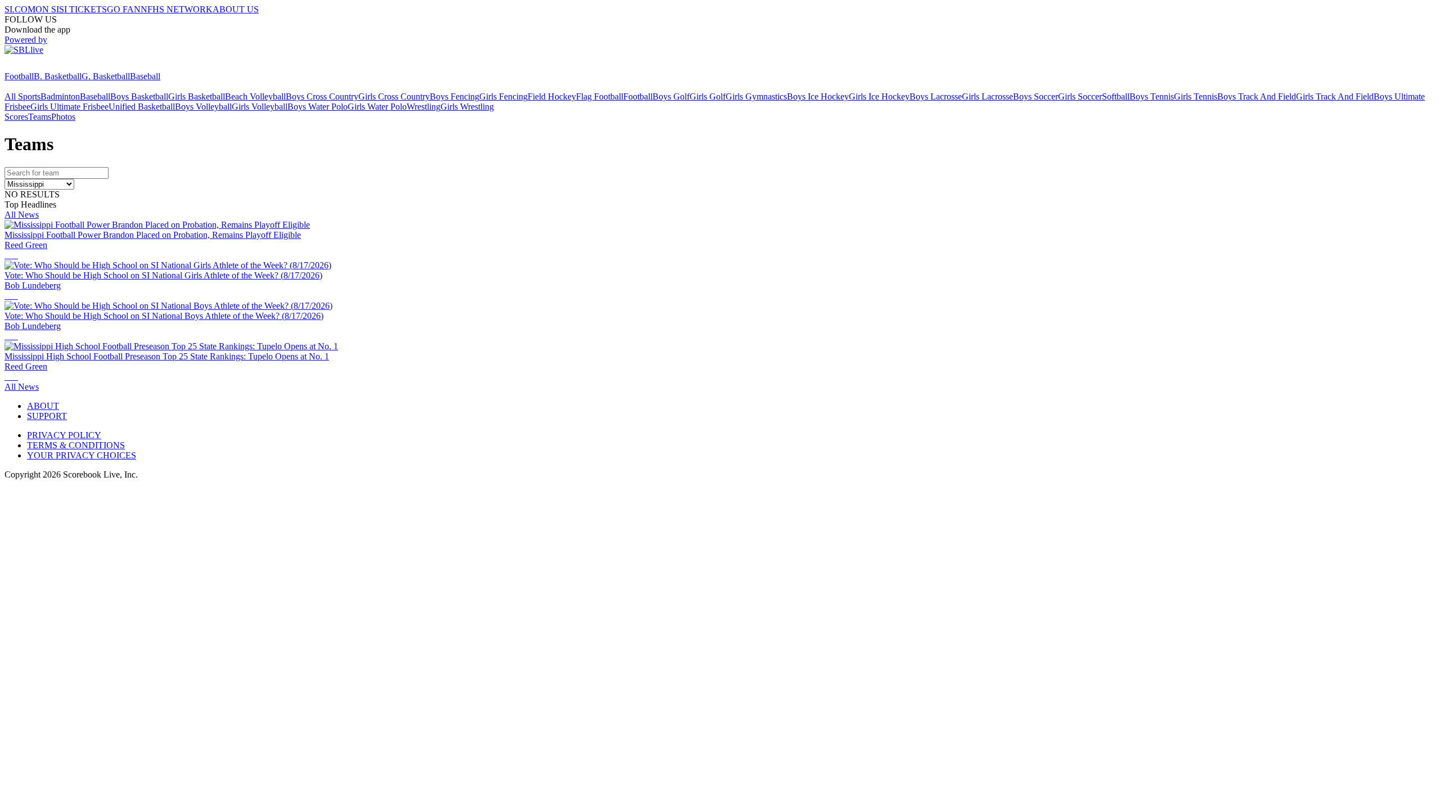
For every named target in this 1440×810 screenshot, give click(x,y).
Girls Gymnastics (756, 96)
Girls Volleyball (259, 106)
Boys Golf (671, 96)
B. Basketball (58, 76)
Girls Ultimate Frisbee (69, 106)
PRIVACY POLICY (64, 435)
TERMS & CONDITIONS (76, 445)
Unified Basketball (142, 106)
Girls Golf (708, 96)
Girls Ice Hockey (879, 96)
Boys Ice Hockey (818, 96)
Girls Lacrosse (987, 96)
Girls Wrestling (467, 106)
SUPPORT (47, 416)
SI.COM (19, 9)
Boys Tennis (1152, 96)
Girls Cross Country (394, 96)
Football (19, 76)
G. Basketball (106, 76)
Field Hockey (552, 96)
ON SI (47, 9)
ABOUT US (236, 9)
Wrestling (423, 106)
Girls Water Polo (377, 106)
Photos (63, 117)
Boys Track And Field (1256, 96)
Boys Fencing (454, 96)
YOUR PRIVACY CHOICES (81, 455)
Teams (39, 117)
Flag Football (599, 96)
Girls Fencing (503, 96)
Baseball (145, 76)
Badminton (60, 96)
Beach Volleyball (255, 96)
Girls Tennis (1195, 96)
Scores (16, 117)
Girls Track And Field (1335, 96)
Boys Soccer (1035, 96)
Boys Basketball (139, 96)
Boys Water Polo (317, 106)
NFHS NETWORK (177, 9)
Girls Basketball (196, 96)
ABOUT (43, 406)
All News (21, 214)
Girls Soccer (1080, 96)
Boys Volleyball (203, 106)
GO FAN (124, 9)
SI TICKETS (83, 9)
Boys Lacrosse (936, 96)
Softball (1116, 96)
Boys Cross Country (322, 96)
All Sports (22, 96)
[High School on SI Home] (47, 66)
